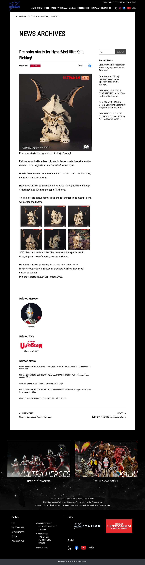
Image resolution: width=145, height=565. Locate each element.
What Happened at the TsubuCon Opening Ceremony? (41, 383)
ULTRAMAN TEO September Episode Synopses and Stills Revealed (112, 67)
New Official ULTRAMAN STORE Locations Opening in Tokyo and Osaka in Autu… (112, 105)
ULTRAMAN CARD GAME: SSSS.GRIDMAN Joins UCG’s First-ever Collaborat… (112, 93)
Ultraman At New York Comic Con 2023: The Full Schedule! (42, 398)
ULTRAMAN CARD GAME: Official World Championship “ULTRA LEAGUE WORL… (112, 116)
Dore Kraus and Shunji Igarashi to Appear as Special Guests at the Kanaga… (109, 80)
